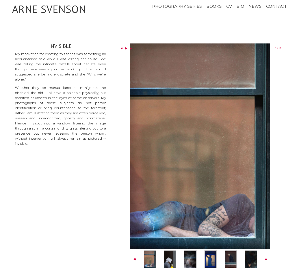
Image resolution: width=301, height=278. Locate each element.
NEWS (255, 6)
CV (229, 6)
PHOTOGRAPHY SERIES (177, 6)
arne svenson (49, 9)
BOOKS (214, 6)
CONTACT (276, 6)
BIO (240, 6)
